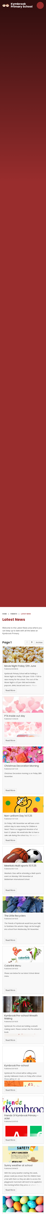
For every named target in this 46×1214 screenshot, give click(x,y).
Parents (13, 614)
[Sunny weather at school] (23, 1154)
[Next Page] (31, 642)
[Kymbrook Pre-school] (23, 1054)
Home (4, 614)
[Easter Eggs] (23, 1204)
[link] (27, 642)
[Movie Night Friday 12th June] (23, 655)
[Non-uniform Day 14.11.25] (23, 804)
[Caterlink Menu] (23, 954)
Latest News (26, 614)
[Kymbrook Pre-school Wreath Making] (23, 1004)
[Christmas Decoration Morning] (23, 755)
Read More (10, 690)
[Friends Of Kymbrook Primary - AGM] (23, 1104)
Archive (39, 642)
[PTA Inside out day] (23, 705)
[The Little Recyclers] (23, 904)
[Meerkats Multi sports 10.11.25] (23, 854)
